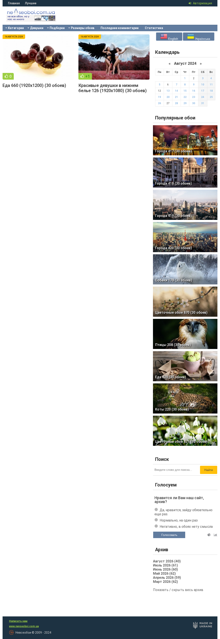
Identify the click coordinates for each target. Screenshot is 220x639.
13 (168, 90)
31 (202, 103)
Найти (208, 470)
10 (202, 84)
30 (193, 103)
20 (168, 97)
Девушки (36, 28)
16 (193, 90)
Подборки (57, 28)
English (172, 38)
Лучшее (30, 3)
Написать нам (18, 621)
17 (202, 90)
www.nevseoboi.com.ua (24, 626)
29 (184, 103)
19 (159, 97)
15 (184, 90)
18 (211, 90)
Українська (202, 38)
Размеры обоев (82, 28)
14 (176, 90)
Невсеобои (37, 18)
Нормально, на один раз (179, 520)
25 (211, 97)
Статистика (154, 28)
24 (202, 97)
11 (211, 84)
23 (193, 97)
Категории (16, 28)
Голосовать (169, 535)
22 (184, 97)
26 (159, 103)
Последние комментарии (120, 28)
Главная (14, 3)
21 (176, 97)
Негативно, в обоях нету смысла (186, 527)
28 (176, 103)
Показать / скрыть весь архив (178, 590)
